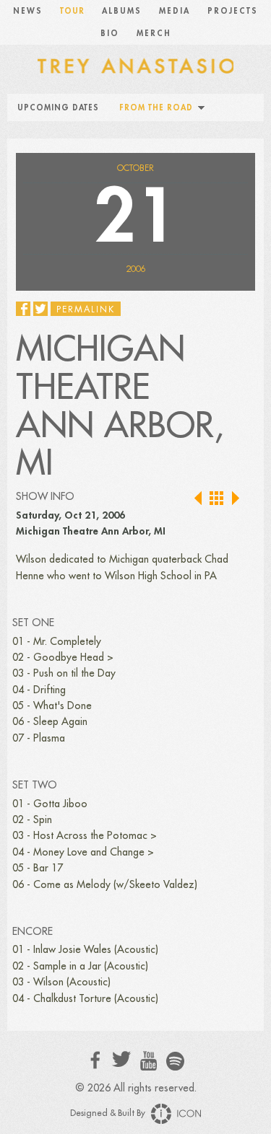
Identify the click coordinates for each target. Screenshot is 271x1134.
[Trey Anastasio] (135, 64)
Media (174, 11)
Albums (122, 11)
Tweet (40, 309)
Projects (232, 11)
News (28, 11)
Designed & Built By (108, 1113)
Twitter (122, 1059)
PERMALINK (85, 309)
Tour (72, 11)
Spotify (175, 1061)
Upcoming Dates (58, 108)
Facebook (96, 1060)
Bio (109, 34)
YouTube (148, 1061)
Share (23, 309)
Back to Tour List (217, 498)
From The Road (156, 108)
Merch (154, 34)
